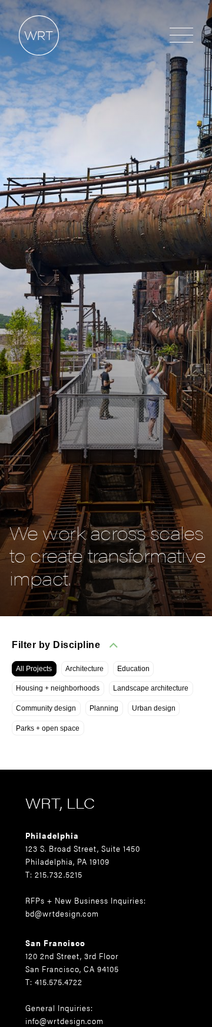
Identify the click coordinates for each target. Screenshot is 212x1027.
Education (133, 669)
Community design (46, 708)
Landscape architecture (150, 688)
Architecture (84, 669)
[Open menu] (181, 36)
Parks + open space (48, 728)
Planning (104, 708)
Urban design (153, 708)
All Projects (34, 669)
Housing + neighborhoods (58, 688)
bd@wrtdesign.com (62, 913)
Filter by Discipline (56, 645)
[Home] (29, 61)
